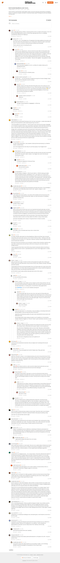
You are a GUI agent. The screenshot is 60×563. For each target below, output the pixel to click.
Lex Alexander (18, 171)
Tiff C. (12, 235)
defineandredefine (20, 63)
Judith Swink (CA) (22, 165)
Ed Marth (15, 228)
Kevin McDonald (14, 418)
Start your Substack (27, 557)
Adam (16, 309)
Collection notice (40, 554)
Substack (24, 560)
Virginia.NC (31, 103)
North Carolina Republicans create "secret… (19, 8)
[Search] (43, 2)
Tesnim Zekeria (12, 9)
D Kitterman (15, 528)
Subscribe (50, 2)
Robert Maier (19, 101)
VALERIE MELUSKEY (17, 186)
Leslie (14, 364)
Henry (12, 452)
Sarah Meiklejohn (14, 501)
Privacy (31, 554)
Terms (35, 554)
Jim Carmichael (14, 443)
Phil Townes (13, 341)
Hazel (14, 107)
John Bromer (13, 520)
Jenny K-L (15, 38)
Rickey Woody (14, 354)
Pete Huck (13, 472)
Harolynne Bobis (14, 535)
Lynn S (12, 30)
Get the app (35, 557)
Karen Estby (15, 348)
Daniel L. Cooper (14, 260)
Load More (11, 550)
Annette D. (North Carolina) (20, 77)
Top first (49, 20)
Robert (14, 275)
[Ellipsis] (51, 30)
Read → (10, 16)
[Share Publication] (45, 2)
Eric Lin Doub (16, 141)
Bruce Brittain (16, 193)
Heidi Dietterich (14, 119)
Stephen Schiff (16, 207)
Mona (14, 223)
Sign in (56, 2)
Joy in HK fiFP (14, 513)
